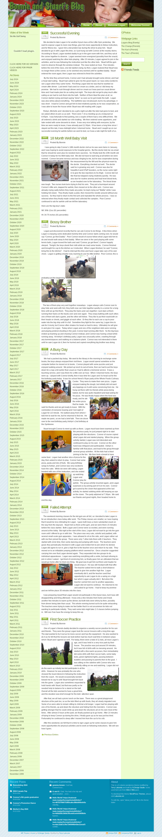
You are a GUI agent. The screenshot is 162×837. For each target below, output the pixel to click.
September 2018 (17, 310)
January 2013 (16, 547)
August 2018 (15, 313)
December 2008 (17, 718)
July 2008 (14, 735)
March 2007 (15, 763)
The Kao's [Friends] (129, 50)
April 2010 (14, 662)
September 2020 (17, 226)
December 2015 (17, 425)
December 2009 (17, 676)
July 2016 (14, 400)
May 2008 (14, 742)
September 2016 (17, 393)
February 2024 (16, 93)
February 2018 (16, 334)
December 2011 (17, 592)
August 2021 (15, 191)
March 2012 (15, 582)
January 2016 (16, 421)
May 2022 (14, 163)
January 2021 (16, 212)
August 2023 (15, 114)
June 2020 (14, 236)
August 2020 (15, 229)
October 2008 (16, 725)
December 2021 (17, 177)
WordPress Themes (137, 794)
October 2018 (16, 306)
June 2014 (14, 488)
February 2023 (16, 132)
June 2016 (14, 404)
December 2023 (17, 100)
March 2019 (15, 289)
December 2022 (17, 139)
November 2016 (17, 386)
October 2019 (16, 264)
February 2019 (16, 292)
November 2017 (17, 345)
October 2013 (16, 516)
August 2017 (15, 355)
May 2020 (14, 240)
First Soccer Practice (65, 619)
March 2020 (15, 247)
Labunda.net (119, 796)
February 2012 (16, 585)
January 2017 (16, 379)
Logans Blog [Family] (130, 43)
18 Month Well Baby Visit (68, 138)
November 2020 (17, 219)
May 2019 (14, 282)
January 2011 (16, 631)
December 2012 (17, 550)
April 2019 (14, 285)
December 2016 (17, 383)
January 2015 (16, 463)
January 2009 (16, 715)
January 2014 (16, 505)
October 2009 (16, 683)
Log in (139, 833)
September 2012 (17, 561)
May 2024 (14, 86)
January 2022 (16, 173)
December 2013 (17, 509)
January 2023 (16, 135)
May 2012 (14, 575)
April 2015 (14, 453)
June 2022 (14, 160)
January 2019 (16, 296)
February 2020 (16, 250)
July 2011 (14, 610)
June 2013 (14, 530)
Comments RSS (127, 833)
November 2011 (17, 596)
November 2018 (17, 303)
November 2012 (17, 554)
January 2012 (16, 589)
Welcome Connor (140, 25)
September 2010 (17, 645)
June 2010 (14, 655)
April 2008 (14, 746)
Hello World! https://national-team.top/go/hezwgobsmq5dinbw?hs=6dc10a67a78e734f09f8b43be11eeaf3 (69, 822)
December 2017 (17, 341)
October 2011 (15, 599)
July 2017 (14, 358)
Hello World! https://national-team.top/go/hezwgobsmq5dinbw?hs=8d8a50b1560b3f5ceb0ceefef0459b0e (69, 811)
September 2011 (17, 603)
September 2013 (17, 519)
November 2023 (17, 104)
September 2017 (17, 352)
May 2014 (14, 491)
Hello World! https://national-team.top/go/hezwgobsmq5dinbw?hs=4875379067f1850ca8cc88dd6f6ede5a (69, 800)
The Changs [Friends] (130, 46)
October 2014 (16, 474)
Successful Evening (64, 33)
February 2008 (16, 753)
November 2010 (17, 638)
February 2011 (16, 627)
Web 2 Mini (130, 790)
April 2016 (14, 411)
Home (86, 25)
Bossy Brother (60, 222)
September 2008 (17, 729)
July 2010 (14, 652)
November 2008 (17, 722)
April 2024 (14, 90)
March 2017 (15, 372)
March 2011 (15, 624)
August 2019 (15, 271)
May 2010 (14, 659)
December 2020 (17, 215)
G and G (56, 791)
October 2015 (16, 432)
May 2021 (14, 201)
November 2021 (17, 180)
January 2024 (16, 97)
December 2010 (17, 634)
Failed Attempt (60, 507)
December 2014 (17, 467)
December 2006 (17, 770)
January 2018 (16, 338)
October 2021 (16, 184)
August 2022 (15, 153)
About (98, 25)
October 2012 (16, 557)
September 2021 (17, 187)
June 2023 (14, 121)
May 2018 (14, 324)
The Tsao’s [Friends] (130, 53)
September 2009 (17, 687)
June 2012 (14, 571)
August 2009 (15, 690)
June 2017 (14, 362)
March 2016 (15, 414)
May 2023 (14, 125)
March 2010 (15, 666)
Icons (33, 833)
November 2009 (17, 680)
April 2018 (14, 327)
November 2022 (17, 142)
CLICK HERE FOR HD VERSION (24, 64)
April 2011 (14, 620)
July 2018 (14, 317)
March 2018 (15, 331)
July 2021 (14, 194)
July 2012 (14, 568)
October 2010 (16, 641)
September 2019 (17, 268)
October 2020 (16, 222)
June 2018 (14, 320)
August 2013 (15, 523)
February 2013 (16, 544)
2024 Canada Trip (20, 791)
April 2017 (14, 369)
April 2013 (14, 537)
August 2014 (15, 481)
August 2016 (15, 397)
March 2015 (15, 456)
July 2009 (14, 694)
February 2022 (16, 170)
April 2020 (14, 243)
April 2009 (14, 704)
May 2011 (14, 617)
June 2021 (14, 198)
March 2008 (15, 749)
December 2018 (17, 299)
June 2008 (14, 739)
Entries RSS (113, 833)
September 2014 (17, 477)
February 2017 (16, 376)
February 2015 (16, 460)
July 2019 (14, 275)
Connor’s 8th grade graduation (26, 797)
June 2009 (14, 697)
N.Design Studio (138, 787)
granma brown (59, 785)
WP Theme (25, 833)
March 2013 (15, 540)
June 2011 (14, 613)
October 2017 (16, 348)
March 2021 (15, 205)
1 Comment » (113, 37)
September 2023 (17, 111)
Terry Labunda (116, 787)
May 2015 (14, 449)
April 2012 (14, 578)
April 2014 (14, 495)
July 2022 (14, 156)
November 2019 (17, 261)
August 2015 (15, 439)
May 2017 (14, 365)
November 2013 (17, 512)
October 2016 (16, 390)
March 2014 (15, 498)
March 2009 (15, 708)
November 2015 (17, 428)
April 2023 (14, 128)
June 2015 (14, 446)
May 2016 (14, 407)
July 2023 (14, 118)
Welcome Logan (116, 25)
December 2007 (17, 760)
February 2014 (16, 502)
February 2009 (16, 711)
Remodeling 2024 (20, 785)
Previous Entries (51, 735)
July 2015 (14, 442)
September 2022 (17, 149)
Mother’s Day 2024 (20, 809)
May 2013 (14, 533)
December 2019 (17, 257)
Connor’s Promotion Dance (24, 803)
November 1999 (17, 774)
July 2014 (14, 484)
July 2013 (14, 526)
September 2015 (17, 435)
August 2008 (15, 732)
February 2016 (16, 418)
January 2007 (16, 767)
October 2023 (16, 107)
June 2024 (14, 83)
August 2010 (15, 648)
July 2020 (14, 233)
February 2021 (16, 208)
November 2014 (17, 470)
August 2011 (15, 606)
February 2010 (16, 669)
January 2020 (16, 254)
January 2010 (16, 673)
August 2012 (15, 564)
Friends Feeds (131, 69)
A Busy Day (59, 349)
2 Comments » (112, 226)
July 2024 (14, 79)
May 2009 (14, 701)
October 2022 (16, 146)
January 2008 (16, 756)
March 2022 (15, 166)
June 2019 (14, 278)
